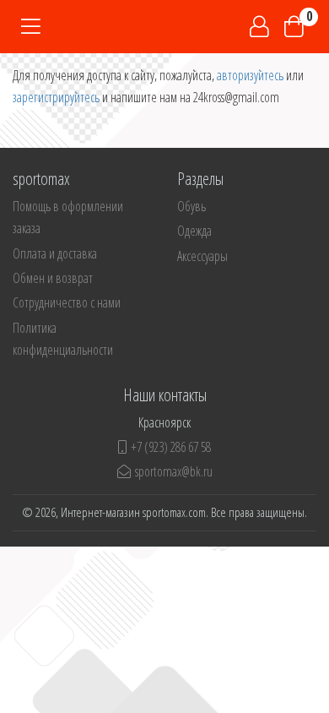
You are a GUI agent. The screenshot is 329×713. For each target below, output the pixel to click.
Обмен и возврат (53, 278)
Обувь (191, 206)
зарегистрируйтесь (56, 97)
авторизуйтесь (250, 75)
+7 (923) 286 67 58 (171, 447)
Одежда (194, 230)
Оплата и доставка (55, 253)
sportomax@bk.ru (174, 471)
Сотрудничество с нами (67, 302)
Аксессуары (202, 256)
